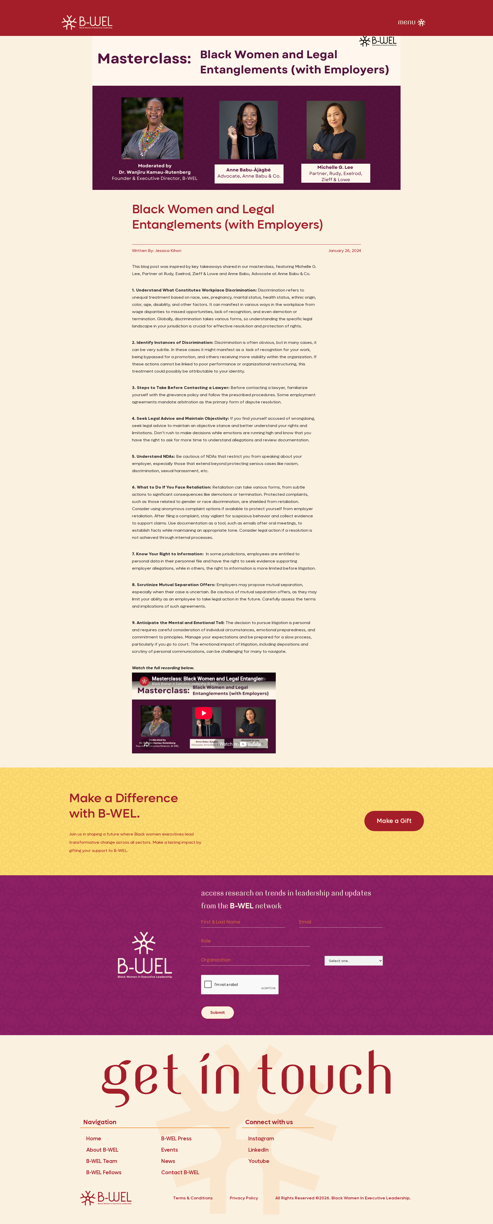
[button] (412, 22)
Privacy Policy (244, 1198)
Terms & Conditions (193, 1198)
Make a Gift (394, 821)
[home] (87, 22)
